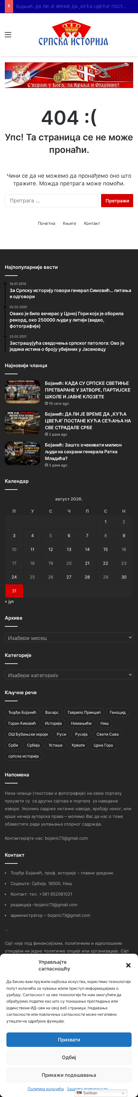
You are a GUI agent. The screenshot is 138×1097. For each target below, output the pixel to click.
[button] (128, 965)
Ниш (104, 723)
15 (105, 549)
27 (68, 576)
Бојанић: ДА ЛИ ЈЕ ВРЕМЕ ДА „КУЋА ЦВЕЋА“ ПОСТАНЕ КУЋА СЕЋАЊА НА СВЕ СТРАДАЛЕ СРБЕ (88, 420)
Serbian (89, 1093)
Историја (53, 723)
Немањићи (81, 723)
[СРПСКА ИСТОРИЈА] (74, 34)
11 (32, 549)
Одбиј (69, 1057)
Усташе (56, 745)
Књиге (69, 223)
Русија (81, 734)
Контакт (92, 223)
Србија (33, 745)
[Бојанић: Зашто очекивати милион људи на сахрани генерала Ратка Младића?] (22, 453)
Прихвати (69, 1040)
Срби (13, 745)
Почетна (46, 223)
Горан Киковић (22, 723)
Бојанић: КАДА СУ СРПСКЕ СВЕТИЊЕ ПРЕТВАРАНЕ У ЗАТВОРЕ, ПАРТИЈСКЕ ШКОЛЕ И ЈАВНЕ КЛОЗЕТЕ (88, 389)
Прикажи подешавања (69, 1075)
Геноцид (117, 712)
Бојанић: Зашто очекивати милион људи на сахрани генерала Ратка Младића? (83, 451)
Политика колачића (46, 1088)
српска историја (23, 756)
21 (87, 563)
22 (105, 563)
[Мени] (8, 37)
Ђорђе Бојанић (22, 712)
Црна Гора (103, 745)
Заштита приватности (87, 1088)
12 (50, 549)
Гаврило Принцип (84, 712)
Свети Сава (108, 734)
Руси (61, 734)
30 (123, 576)
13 (69, 549)
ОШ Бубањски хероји (28, 734)
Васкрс (52, 712)
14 (87, 549)
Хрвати (78, 745)
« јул (9, 601)
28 (87, 576)
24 (14, 576)
